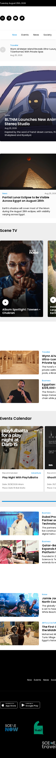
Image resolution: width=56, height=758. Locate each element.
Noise (44, 594)
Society (48, 35)
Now (14, 35)
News (36, 35)
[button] (3, 49)
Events (25, 35)
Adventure (36, 473)
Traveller (46, 352)
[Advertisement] (46, 335)
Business (46, 380)
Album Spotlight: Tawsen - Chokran (21, 311)
